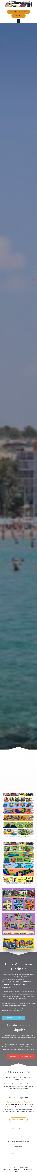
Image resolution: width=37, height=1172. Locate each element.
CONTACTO (18, 15)
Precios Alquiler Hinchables (18, 11)
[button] (4, 943)
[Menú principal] (18, 21)
